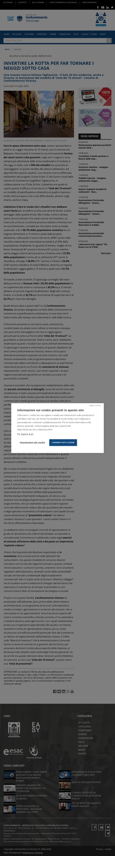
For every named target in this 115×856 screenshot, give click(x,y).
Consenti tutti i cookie (63, 442)
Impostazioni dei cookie (32, 442)
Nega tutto (95, 405)
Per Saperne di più (25, 434)
